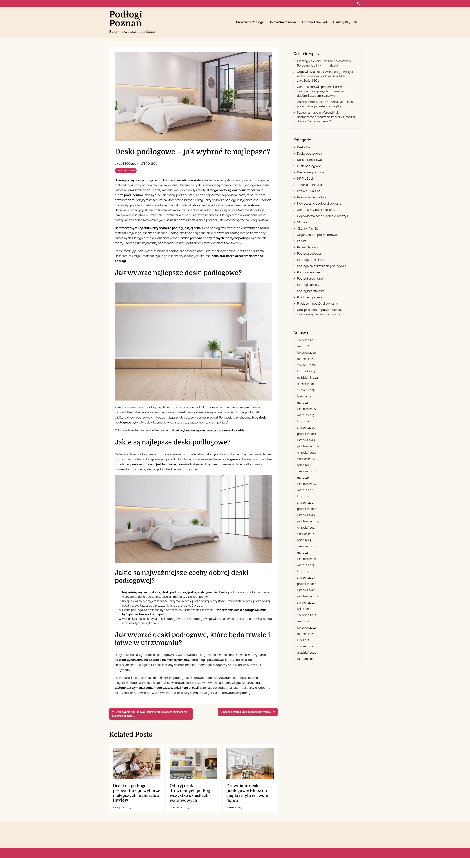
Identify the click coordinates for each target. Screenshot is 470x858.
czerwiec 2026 (307, 340)
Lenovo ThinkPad (314, 22)
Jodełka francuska (309, 185)
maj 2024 (303, 477)
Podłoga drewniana (310, 260)
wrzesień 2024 (306, 452)
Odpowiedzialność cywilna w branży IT (323, 216)
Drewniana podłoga (250, 22)
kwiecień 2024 (306, 484)
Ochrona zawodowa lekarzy (316, 210)
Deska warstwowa (283, 22)
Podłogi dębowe (308, 272)
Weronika (149, 163)
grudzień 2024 (306, 434)
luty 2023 (303, 571)
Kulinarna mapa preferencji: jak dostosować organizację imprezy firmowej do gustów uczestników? (326, 117)
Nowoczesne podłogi (311, 197)
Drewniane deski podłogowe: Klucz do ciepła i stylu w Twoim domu (248, 792)
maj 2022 (303, 621)
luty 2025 (303, 421)
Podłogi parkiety (308, 285)
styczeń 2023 (306, 577)
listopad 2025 (306, 371)
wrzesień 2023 (306, 527)
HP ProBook (305, 178)
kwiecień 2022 (306, 627)
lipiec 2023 (304, 540)
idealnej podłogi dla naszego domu (181, 251)
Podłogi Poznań (125, 19)
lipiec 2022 (304, 609)
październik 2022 (308, 596)
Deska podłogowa (309, 153)
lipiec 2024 (304, 465)
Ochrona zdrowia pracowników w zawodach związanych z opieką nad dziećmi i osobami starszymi (321, 91)
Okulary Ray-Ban (345, 22)
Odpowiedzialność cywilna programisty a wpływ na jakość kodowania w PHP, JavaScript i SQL (325, 76)
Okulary (302, 222)
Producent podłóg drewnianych (318, 303)
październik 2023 (308, 521)
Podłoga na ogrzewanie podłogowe (321, 266)
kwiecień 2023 (306, 559)
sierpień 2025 (306, 390)
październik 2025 (308, 377)
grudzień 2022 (306, 584)
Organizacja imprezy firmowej (317, 235)
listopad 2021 (306, 659)
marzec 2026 (306, 359)
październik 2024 (308, 446)
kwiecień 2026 (306, 352)
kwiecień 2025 (306, 409)
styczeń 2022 (305, 646)
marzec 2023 (305, 565)
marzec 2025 (305, 415)
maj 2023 (303, 552)
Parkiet (301, 241)
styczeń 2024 (306, 502)
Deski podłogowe (126, 170)
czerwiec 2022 (306, 615)
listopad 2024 (306, 440)
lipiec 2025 (304, 396)
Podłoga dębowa (309, 253)
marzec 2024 (305, 490)
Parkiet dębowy (307, 247)
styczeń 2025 (306, 427)
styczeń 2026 (306, 365)
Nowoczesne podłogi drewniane (319, 203)
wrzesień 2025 (306, 384)
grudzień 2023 (306, 509)
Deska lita (303, 147)
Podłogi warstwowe (310, 291)
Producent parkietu (310, 297)
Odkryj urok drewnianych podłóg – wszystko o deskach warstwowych (192, 792)
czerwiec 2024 (306, 471)
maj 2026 (303, 346)
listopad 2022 (306, 590)
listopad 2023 (306, 515)
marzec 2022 (305, 634)
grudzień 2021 (306, 652)
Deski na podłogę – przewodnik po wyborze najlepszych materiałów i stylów (136, 792)
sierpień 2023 (306, 534)
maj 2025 (303, 402)
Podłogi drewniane (310, 278)
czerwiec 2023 (306, 546)
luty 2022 (303, 640)
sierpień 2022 (305, 602)
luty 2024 (303, 496)
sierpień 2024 (306, 459)
